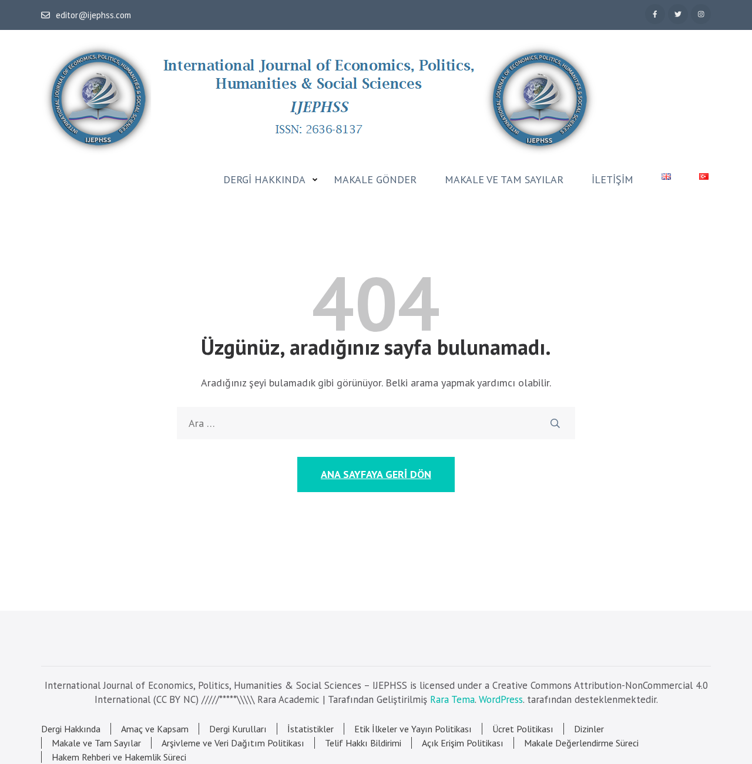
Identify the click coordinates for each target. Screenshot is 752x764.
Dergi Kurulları (238, 729)
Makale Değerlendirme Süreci (581, 743)
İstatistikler (310, 729)
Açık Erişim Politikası (462, 743)
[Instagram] (701, 14)
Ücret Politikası (522, 729)
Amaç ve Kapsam (155, 729)
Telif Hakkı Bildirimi (363, 743)
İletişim (612, 179)
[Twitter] (678, 14)
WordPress (501, 699)
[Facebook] (655, 14)
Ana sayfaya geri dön (376, 474)
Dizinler (589, 729)
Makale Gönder (375, 179)
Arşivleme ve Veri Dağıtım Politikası (233, 743)
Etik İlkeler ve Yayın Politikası (413, 729)
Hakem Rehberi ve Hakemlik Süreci (119, 757)
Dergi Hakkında (264, 179)
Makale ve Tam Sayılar (504, 179)
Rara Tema (452, 699)
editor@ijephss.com (93, 15)
